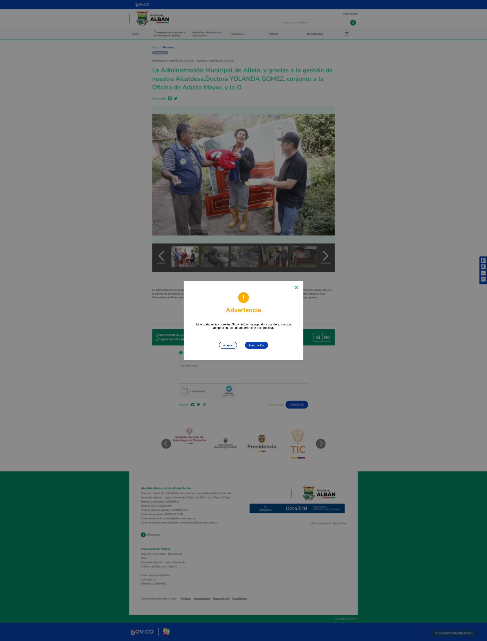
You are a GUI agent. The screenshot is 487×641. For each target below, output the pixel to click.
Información (256, 345)
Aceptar (228, 345)
